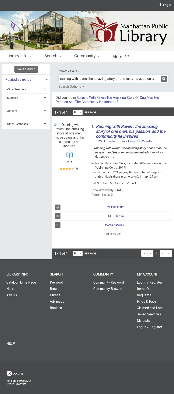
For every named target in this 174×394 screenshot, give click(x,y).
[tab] (26, 79)
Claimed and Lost (150, 308)
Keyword (56, 282)
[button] (26, 104)
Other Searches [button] (16, 89)
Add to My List (112, 233)
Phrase (55, 295)
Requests (144, 295)
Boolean (56, 308)
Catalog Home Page (21, 282)
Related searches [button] (18, 80)
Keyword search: (69, 70)
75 (77, 168)
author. (129, 141)
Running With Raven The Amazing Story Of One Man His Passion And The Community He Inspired (107, 100)
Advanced (57, 301)
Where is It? (115, 207)
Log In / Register (149, 282)
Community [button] (85, 55)
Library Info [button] (17, 55)
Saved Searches (149, 314)
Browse (55, 289)
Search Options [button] (70, 87)
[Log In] (160, 5)
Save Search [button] (26, 69)
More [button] (117, 56)
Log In (167, 5)
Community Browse (107, 289)
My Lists (143, 321)
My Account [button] (147, 274)
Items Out (144, 289)
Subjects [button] (12, 97)
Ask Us (11, 295)
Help (10, 344)
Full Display (115, 215)
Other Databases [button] (17, 124)
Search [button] (51, 55)
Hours (10, 289)
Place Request (115, 224)
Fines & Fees (147, 301)
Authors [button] (12, 111)
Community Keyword (108, 282)
